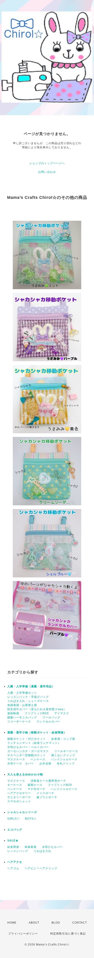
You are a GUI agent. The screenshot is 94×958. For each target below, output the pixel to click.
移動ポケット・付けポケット (26, 738)
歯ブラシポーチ (47, 797)
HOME (11, 922)
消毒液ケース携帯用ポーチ (48, 780)
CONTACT (79, 922)
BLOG (56, 922)
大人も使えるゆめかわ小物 (25, 774)
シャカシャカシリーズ (22, 812)
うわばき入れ (42, 851)
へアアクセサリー (19, 793)
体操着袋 (31, 847)
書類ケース (35, 785)
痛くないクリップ (63, 755)
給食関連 (13, 847)
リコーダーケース (19, 721)
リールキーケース (66, 751)
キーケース (14, 785)
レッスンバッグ (17, 851)
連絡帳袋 (13, 713)
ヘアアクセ (14, 862)
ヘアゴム (13, 868)
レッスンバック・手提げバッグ (28, 696)
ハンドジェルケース (64, 759)
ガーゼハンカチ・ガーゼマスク (28, 751)
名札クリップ (66, 763)
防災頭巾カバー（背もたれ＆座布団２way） (36, 709)
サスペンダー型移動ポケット (26, 755)
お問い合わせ (47, 172)
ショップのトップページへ (47, 163)
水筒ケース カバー (20, 763)
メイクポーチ (45, 793)
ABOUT (34, 922)
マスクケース (16, 759)
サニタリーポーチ (19, 797)
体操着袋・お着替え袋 (22, 705)
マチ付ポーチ (36, 789)
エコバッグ (14, 829)
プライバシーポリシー (23, 933)
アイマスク (61, 713)
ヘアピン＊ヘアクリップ (41, 868)
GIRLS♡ (13, 818)
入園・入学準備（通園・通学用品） (31, 686)
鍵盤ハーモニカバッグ (22, 717)
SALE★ (12, 840)
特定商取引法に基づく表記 (68, 933)
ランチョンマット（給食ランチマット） (34, 743)
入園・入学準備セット (22, 692)
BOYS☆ (31, 818)
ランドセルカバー (48, 721)
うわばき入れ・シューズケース (28, 701)
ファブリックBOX (37, 713)
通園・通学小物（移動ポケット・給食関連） (37, 732)
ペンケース (38, 759)
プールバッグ (51, 717)
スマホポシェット (19, 801)
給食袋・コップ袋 (63, 738)
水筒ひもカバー (52, 847)
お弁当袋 (45, 763)
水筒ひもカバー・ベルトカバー (28, 747)
